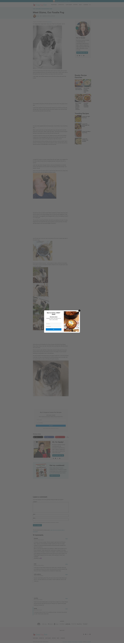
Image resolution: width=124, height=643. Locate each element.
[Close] (79, 311)
